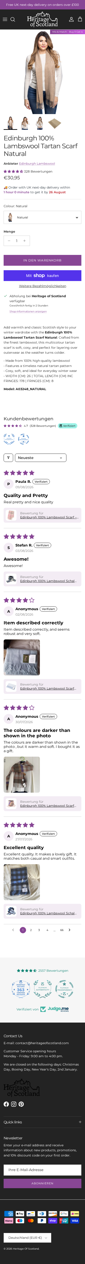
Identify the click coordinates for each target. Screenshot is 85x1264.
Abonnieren (42, 1183)
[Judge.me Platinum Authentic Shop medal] (43, 989)
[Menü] (5, 19)
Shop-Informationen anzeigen (28, 311)
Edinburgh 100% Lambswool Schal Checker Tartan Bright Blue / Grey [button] (47, 581)
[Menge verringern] (8, 241)
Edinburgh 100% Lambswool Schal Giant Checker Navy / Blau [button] (47, 913)
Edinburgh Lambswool (37, 164)
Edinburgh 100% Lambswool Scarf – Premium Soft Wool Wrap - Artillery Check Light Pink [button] (48, 517)
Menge (9, 231)
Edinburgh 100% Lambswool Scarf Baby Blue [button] (47, 688)
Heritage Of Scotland (26, 1248)
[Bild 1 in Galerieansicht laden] (42, 72)
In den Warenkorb (42, 260)
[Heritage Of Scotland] (42, 19)
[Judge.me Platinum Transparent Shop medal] (64, 989)
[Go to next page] (70, 930)
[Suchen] (15, 19)
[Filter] (8, 458)
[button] (14, 171)
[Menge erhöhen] (26, 241)
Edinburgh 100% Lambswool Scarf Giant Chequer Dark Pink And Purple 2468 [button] (49, 806)
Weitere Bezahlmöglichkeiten (42, 286)
